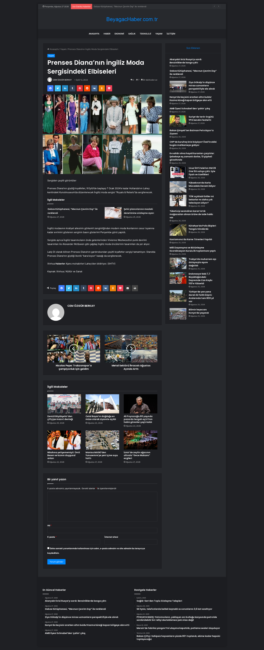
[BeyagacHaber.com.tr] (132, 19)
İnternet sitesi (111, 537)
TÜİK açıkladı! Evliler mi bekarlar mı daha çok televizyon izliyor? (201, 199)
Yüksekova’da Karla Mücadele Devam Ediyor (202, 184)
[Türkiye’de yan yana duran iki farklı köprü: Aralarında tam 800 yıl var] (178, 296)
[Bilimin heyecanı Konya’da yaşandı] (178, 314)
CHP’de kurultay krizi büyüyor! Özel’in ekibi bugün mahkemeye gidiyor (193, 143)
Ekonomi (119, 33)
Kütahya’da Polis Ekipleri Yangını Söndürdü (202, 227)
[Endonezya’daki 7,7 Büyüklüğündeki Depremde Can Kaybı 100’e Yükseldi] (178, 278)
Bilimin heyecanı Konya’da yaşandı (199, 311)
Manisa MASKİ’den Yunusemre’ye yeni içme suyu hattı (102, 455)
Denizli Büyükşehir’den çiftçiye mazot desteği (60, 418)
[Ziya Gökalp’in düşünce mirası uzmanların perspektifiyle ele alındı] (178, 86)
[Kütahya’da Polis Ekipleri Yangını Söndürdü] (178, 230)
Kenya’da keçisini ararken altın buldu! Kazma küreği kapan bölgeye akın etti (191, 99)
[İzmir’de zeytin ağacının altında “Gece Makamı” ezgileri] (140, 440)
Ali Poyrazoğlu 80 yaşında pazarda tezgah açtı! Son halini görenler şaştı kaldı (138, 419)
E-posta (52, 537)
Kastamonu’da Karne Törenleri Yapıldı (191, 239)
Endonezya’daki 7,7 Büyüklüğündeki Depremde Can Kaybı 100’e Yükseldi (200, 278)
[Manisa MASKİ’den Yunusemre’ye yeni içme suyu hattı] (102, 440)
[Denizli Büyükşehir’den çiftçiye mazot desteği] (64, 403)
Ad (49, 525)
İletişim (171, 33)
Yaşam (158, 33)
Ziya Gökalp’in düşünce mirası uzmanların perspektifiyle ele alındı (124, 6)
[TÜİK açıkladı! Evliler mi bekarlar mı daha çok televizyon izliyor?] (178, 200)
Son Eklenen (193, 48)
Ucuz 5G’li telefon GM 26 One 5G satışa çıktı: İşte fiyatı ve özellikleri (202, 171)
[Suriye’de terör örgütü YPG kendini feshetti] (178, 121)
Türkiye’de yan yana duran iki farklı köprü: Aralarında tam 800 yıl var (201, 296)
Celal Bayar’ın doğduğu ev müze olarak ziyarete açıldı (101, 418)
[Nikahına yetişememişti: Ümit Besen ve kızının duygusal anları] (64, 440)
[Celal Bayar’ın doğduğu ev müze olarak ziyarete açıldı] (102, 403)
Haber (107, 33)
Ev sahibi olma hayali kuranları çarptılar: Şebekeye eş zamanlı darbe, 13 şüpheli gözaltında (192, 156)
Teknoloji (145, 33)
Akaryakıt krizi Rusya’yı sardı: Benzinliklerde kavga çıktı (186, 61)
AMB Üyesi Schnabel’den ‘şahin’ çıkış (190, 108)
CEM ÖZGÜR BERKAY (62, 80)
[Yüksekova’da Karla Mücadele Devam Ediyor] (178, 187)
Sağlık (132, 33)
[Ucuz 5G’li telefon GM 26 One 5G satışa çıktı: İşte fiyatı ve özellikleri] (178, 172)
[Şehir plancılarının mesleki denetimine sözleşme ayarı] (113, 213)
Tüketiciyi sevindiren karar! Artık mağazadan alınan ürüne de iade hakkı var (191, 214)
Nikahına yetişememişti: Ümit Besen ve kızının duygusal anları (63, 455)
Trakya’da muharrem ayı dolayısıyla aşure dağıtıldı (202, 262)
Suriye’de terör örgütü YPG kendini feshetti (201, 118)
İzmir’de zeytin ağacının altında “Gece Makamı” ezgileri (137, 455)
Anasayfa (94, 33)
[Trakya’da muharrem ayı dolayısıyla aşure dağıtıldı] (178, 263)
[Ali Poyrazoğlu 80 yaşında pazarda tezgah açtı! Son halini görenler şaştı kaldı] (140, 403)
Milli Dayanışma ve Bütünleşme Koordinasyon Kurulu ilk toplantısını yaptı (193, 249)
